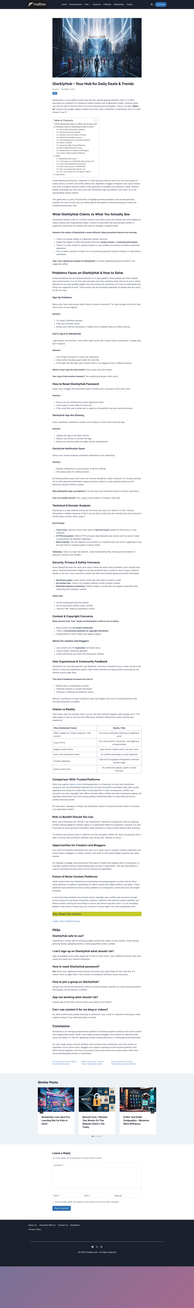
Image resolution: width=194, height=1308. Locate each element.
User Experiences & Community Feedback (75, 140)
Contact (161, 4)
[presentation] (56, 1099)
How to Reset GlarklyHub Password (72, 129)
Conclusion (60, 174)
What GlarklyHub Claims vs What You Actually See (76, 124)
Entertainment (75, 4)
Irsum (57, 89)
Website (118, 1195)
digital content (75, 784)
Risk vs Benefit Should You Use (71, 148)
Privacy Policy (34, 1229)
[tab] (92, 1136)
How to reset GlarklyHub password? (73, 164)
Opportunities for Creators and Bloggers (74, 150)
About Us (32, 1225)
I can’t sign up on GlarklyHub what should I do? (77, 161)
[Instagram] (101, 1247)
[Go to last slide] (41, 1111)
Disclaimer (75, 1225)
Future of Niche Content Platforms (72, 153)
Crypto (129, 4)
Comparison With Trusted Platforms (72, 145)
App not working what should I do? (72, 169)
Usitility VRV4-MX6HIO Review (66, 921)
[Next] (152, 1111)
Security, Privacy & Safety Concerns (73, 135)
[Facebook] (93, 1247)
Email (87, 1195)
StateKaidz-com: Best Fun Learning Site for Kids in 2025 (55, 1120)
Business (97, 4)
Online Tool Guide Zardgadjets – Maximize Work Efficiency (136, 1120)
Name (56, 1195)
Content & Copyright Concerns (71, 137)
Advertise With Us (47, 1225)
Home (64, 4)
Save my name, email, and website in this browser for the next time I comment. (87, 1202)
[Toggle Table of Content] (94, 121)
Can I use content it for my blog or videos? (75, 172)
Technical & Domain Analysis (69, 132)
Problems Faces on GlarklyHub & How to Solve (74, 127)
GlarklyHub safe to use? (68, 159)
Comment (58, 1165)
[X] (97, 1247)
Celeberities (118, 4)
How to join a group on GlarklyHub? (72, 166)
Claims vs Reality (66, 142)
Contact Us (63, 1225)
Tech (55, 93)
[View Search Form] (152, 4)
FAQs (58, 156)
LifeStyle (107, 4)
